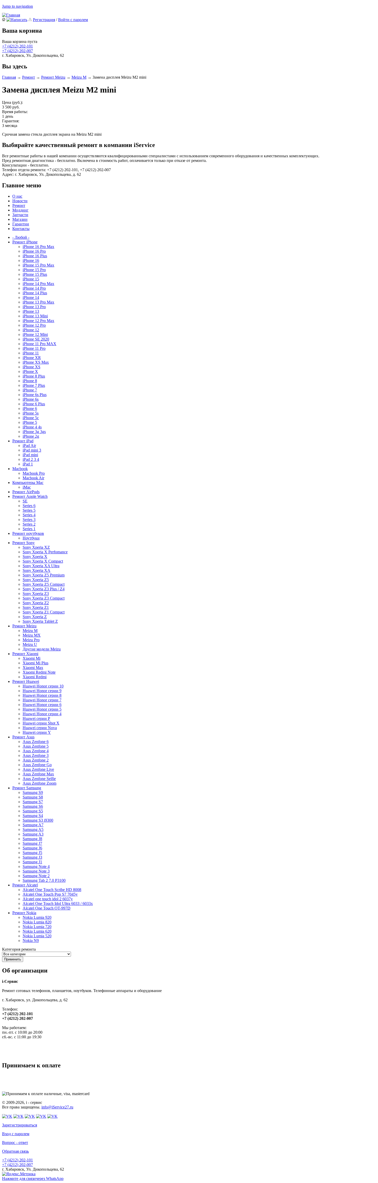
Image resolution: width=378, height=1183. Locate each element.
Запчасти (20, 215)
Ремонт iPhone (25, 242)
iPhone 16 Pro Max (38, 246)
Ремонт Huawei (25, 681)
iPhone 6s (31, 399)
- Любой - (20, 237)
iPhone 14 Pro (34, 288)
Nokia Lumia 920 (37, 917)
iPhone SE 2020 (36, 339)
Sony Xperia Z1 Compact (44, 612)
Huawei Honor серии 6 (42, 704)
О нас (17, 196)
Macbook (20, 468)
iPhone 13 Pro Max (38, 302)
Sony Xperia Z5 (36, 579)
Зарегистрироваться (19, 1125)
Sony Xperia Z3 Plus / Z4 (44, 589)
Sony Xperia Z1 (36, 607)
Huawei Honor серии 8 (42, 695)
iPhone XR (32, 357)
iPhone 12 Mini (35, 334)
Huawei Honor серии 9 (42, 691)
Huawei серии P (36, 718)
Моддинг (20, 210)
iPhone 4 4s (32, 427)
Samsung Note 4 (36, 866)
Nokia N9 (31, 940)
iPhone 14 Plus (35, 293)
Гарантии (20, 224)
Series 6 (29, 505)
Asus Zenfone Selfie (39, 778)
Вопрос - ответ (15, 1142)
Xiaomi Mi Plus (35, 663)
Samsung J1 (32, 862)
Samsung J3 (32, 857)
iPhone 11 (31, 353)
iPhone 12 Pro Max (38, 320)
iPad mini (30, 455)
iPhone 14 (31, 297)
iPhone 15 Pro (34, 270)
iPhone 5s (31, 413)
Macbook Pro (34, 473)
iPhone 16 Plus (35, 256)
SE (25, 501)
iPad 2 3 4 (31, 459)
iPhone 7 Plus (34, 385)
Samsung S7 (33, 802)
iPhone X (30, 371)
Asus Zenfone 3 (36, 755)
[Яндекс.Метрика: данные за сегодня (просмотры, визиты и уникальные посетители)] (18, 1174)
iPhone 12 (31, 330)
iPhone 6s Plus (35, 394)
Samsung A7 (33, 825)
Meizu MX (32, 635)
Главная (9, 77)
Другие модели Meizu (42, 649)
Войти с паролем (73, 19)
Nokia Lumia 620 (37, 931)
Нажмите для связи (33, 1178)
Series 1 (29, 529)
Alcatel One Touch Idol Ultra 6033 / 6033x (58, 903)
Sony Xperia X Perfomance (45, 552)
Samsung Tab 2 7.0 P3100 (44, 880)
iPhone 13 (31, 311)
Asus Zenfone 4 (36, 751)
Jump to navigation (17, 6)
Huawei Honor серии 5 (42, 709)
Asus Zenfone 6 (36, 741)
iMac (27, 487)
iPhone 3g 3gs (34, 431)
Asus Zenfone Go (37, 765)
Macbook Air (33, 478)
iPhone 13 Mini (35, 316)
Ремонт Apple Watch (30, 496)
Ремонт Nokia (24, 913)
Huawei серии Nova (40, 728)
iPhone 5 (30, 422)
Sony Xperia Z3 (36, 593)
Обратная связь (15, 1151)
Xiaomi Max (33, 667)
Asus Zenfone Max (38, 774)
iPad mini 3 (32, 450)
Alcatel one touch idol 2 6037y (48, 899)
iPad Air (29, 445)
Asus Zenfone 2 (36, 760)
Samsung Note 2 (36, 876)
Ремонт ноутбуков (28, 533)
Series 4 (29, 515)
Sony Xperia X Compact (43, 561)
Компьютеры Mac (27, 482)
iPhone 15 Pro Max (38, 265)
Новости (20, 201)
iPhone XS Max (36, 362)
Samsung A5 (33, 829)
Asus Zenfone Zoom (39, 783)
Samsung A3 (33, 834)
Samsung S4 (33, 815)
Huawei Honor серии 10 (43, 686)
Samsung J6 (32, 848)
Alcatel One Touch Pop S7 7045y (50, 894)
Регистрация (44, 19)
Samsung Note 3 (36, 871)
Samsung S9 (33, 792)
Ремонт (28, 77)
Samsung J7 (32, 843)
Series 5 (29, 510)
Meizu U (30, 644)
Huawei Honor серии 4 (42, 714)
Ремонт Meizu (53, 77)
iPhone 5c (31, 418)
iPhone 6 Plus (34, 404)
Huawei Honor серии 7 (42, 700)
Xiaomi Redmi (35, 677)
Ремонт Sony (23, 542)
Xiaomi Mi (31, 658)
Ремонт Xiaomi (25, 654)
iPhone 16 (31, 260)
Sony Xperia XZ (36, 547)
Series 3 (29, 519)
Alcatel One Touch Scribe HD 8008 (52, 889)
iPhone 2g (31, 436)
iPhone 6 (30, 408)
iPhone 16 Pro (34, 251)
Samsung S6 (33, 806)
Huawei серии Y (37, 732)
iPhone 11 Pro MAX (39, 344)
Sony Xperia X (35, 556)
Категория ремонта (19, 949)
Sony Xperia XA (36, 570)
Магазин (20, 219)
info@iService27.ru (57, 1107)
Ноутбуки (31, 538)
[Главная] (11, 15)
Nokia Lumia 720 (37, 926)
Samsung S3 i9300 (38, 820)
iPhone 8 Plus (34, 376)
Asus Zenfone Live (38, 769)
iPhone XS (31, 367)
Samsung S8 (33, 797)
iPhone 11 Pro (34, 348)
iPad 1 (28, 464)
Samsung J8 (32, 839)
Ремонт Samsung (26, 788)
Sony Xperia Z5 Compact (44, 584)
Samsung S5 (33, 811)
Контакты (21, 228)
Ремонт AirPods (26, 492)
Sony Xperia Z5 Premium (44, 575)
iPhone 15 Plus (35, 274)
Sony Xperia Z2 (36, 603)
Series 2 (29, 524)
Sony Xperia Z (35, 617)
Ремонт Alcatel (25, 885)
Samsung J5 (32, 852)
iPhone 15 (31, 279)
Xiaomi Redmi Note (39, 672)
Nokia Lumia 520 (37, 936)
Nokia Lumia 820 (37, 922)
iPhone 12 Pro (34, 325)
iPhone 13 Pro (34, 307)
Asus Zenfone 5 (36, 746)
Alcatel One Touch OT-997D (46, 908)
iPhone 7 (30, 390)
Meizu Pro (31, 640)
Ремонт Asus (23, 737)
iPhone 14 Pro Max (38, 283)
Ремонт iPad (22, 441)
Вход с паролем (15, 1134)
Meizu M (78, 77)
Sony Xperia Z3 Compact (44, 598)
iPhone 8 (30, 381)
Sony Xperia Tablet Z (40, 621)
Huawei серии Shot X (41, 723)
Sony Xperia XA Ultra (41, 566)
